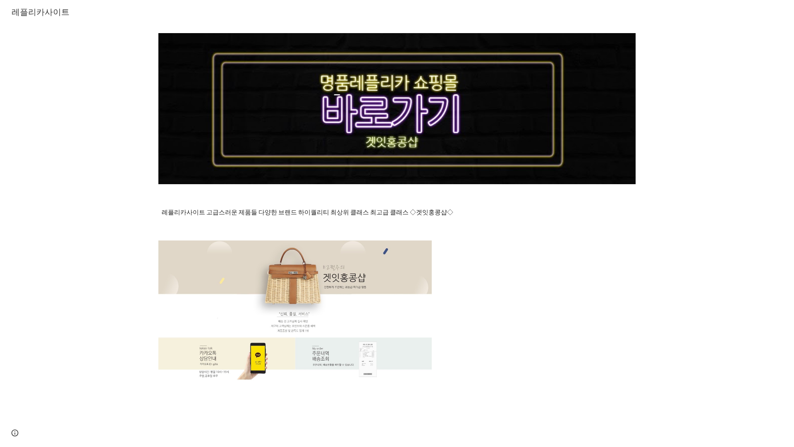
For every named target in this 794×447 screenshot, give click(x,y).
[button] (15, 433)
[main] (397, 212)
